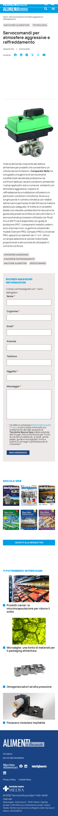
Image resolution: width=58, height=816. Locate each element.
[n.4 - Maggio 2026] (47, 496)
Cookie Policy (25, 779)
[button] (45, 8)
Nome (11, 296)
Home (5, 17)
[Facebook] (21, 766)
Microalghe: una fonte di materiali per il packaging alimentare (31, 649)
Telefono (12, 356)
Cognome (13, 311)
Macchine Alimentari (16, 25)
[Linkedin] (25, 766)
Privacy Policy (9, 779)
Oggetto (12, 371)
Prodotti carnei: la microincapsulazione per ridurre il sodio (28, 608)
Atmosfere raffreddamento (19, 259)
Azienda (11, 341)
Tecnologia (40, 25)
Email (10, 326)
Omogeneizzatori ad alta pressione (29, 686)
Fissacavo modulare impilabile (26, 722)
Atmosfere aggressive (16, 254)
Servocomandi (38, 263)
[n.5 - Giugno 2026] (29, 520)
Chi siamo (7, 754)
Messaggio (14, 386)
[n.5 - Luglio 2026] (29, 496)
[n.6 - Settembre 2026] (11, 496)
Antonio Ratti (24, 49)
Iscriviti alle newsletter (13, 758)
